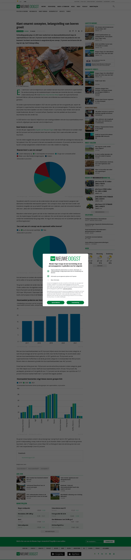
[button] (65, 280)
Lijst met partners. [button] (67, 288)
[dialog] (65, 280)
